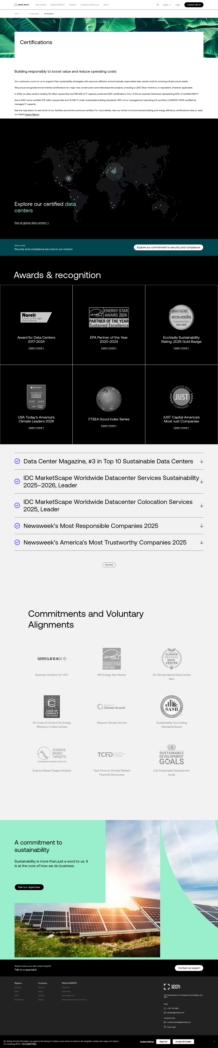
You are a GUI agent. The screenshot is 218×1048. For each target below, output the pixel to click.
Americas (18, 987)
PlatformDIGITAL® (58, 5)
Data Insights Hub (68, 996)
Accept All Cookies (183, 1042)
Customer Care (169, 1018)
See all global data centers (31, 222)
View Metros (19, 1000)
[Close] (214, 1041)
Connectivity (66, 991)
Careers (41, 1000)
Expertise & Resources (90, 5)
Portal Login (171, 1027)
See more (109, 565)
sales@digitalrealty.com (175, 1013)
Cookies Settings (147, 1042)
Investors (41, 996)
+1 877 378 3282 (172, 1008)
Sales (166, 1004)
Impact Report (32, 114)
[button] (109, 461)
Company (42, 983)
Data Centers (41, 5)
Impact (40, 991)
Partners (72, 5)
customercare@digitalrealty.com (179, 1022)
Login (177, 5)
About (106, 5)
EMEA (17, 991)
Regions (18, 983)
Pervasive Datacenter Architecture (74, 1000)
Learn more (35, 348)
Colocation (65, 987)
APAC (17, 996)
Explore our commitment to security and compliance (168, 247)
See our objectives (29, 887)
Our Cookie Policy (29, 1044)
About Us (41, 987)
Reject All (163, 1042)
